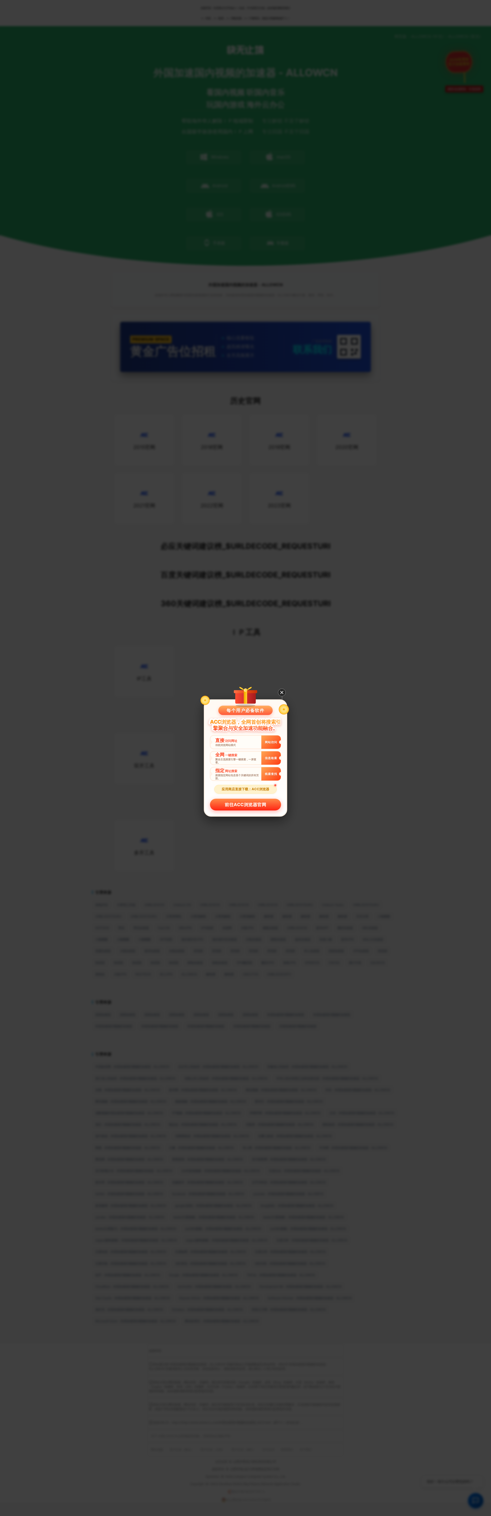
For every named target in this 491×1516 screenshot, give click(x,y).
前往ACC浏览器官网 (245, 804)
